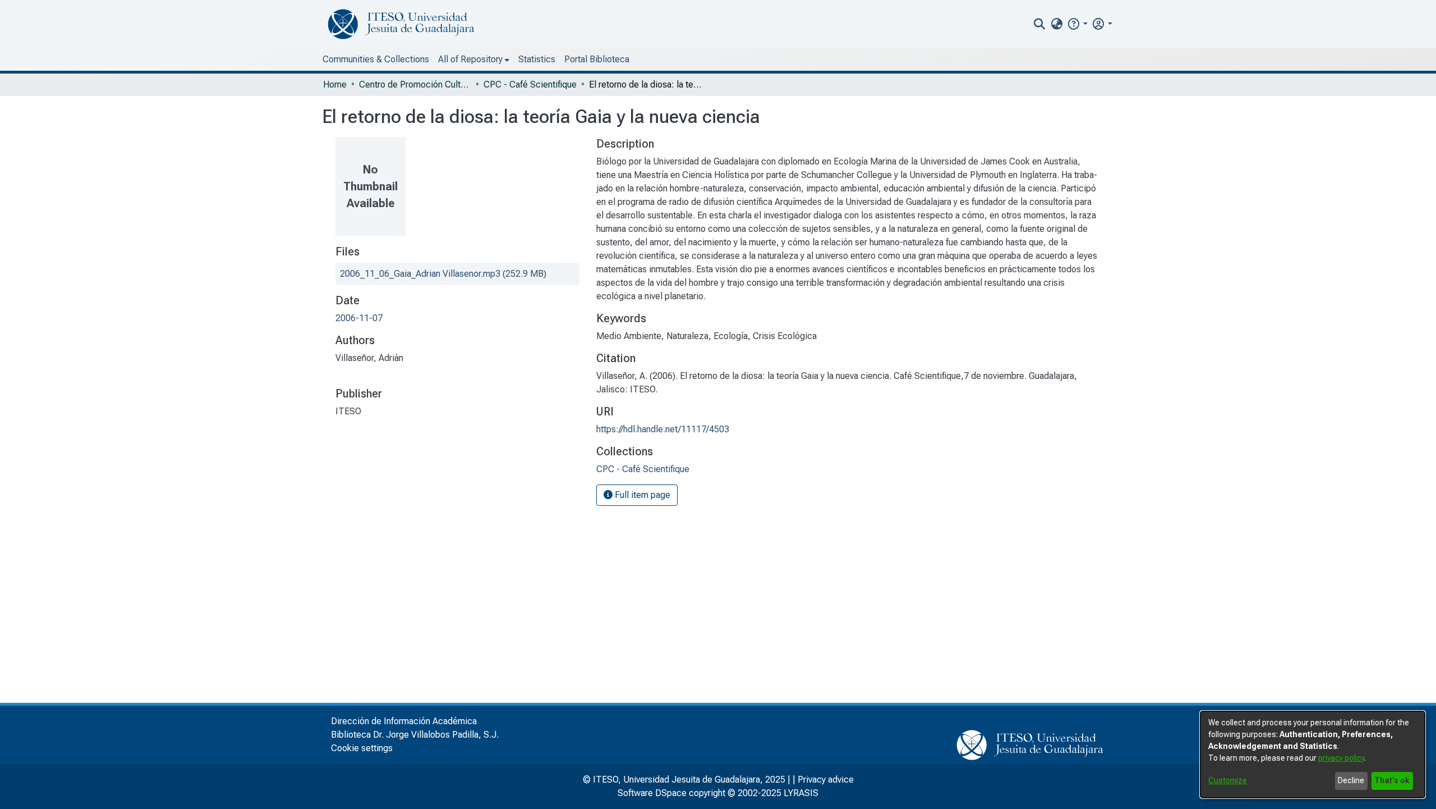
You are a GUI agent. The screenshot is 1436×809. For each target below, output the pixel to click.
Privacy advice (826, 779)
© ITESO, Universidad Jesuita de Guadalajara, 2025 (684, 779)
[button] (1077, 24)
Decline (1351, 780)
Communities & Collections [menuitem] (376, 59)
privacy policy (1341, 757)
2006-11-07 (359, 318)
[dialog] (1312, 754)
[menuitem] (1057, 24)
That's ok (1392, 780)
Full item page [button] (641, 495)
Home (335, 84)
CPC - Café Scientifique (530, 84)
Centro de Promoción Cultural (415, 84)
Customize (1227, 780)
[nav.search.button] (1040, 24)
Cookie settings (362, 748)
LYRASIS (801, 793)
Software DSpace (652, 793)
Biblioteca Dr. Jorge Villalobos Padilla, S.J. (415, 734)
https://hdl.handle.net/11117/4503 (662, 429)
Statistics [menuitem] (536, 59)
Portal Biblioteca (596, 59)
